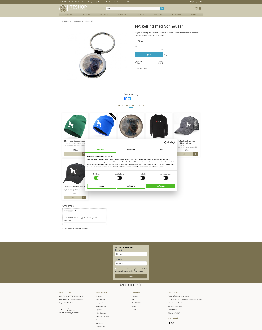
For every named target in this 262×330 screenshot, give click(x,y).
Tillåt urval (131, 186)
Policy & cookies (101, 313)
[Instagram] (172, 322)
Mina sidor (99, 296)
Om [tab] (161, 149)
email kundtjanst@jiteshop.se (69, 313)
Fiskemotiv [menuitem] (140, 15)
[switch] (119, 178)
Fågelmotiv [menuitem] (158, 15)
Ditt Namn (118, 259)
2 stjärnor (66, 211)
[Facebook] (169, 322)
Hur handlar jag (101, 306)
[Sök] (162, 8)
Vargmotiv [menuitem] (122, 15)
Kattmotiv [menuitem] (104, 15)
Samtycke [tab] (100, 149)
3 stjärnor (68, 211)
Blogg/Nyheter (100, 299)
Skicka (131, 276)
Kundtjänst (99, 303)
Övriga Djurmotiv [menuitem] (176, 15)
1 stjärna (64, 211)
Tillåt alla (160, 186)
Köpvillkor (99, 310)
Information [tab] (131, 149)
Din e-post (118, 250)
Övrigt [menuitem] (194, 15)
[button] (196, 8)
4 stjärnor (70, 211)
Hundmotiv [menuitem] (68, 15)
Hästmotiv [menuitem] (86, 15)
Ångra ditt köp (100, 327)
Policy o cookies (138, 271)
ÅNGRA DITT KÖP (131, 285)
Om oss (98, 320)
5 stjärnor (72, 211)
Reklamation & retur (102, 316)
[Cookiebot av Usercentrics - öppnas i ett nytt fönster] (166, 142)
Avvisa (101, 186)
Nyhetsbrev (99, 323)
